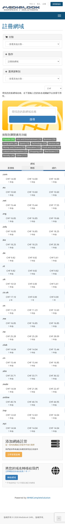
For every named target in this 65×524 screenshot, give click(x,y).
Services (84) (53, 143)
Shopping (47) (36, 151)
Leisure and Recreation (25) (15, 151)
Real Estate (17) (51, 151)
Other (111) (21, 155)
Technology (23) (39, 143)
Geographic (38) (10, 143)
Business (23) (49, 139)
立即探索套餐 (13, 454)
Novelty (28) (8, 155)
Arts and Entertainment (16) (28, 139)
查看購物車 (56, 4)
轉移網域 (11, 477)
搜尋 (32, 119)
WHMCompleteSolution (38, 497)
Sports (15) (24, 143)
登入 (38, 4)
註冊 (44, 4)
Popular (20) (8, 139)
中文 (31, 4)
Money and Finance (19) (14, 147)
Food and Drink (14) (51, 147)
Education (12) (33, 147)
